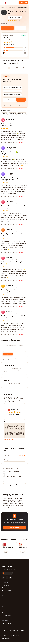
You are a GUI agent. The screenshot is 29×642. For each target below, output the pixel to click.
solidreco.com (21, 455)
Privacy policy (5, 635)
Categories (4, 7)
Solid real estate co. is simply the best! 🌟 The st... (13, 263)
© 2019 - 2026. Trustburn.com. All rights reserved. (13, 631)
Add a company (6, 590)
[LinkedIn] (10, 577)
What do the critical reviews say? (12, 87)
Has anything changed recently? (12, 94)
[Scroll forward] (26, 539)
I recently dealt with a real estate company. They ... (13, 291)
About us (4, 599)
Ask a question (8, 354)
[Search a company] (17, 2)
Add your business (7, 615)
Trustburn (7, 566)
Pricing (4, 612)
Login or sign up (6, 623)
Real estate (12, 7)
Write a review (6, 588)
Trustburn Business (7, 610)
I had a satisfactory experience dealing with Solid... (12, 179)
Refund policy (5, 638)
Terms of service (15, 635)
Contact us (5, 601)
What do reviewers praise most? (12, 91)
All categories (6, 585)
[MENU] (2, 2)
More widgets (7, 439)
